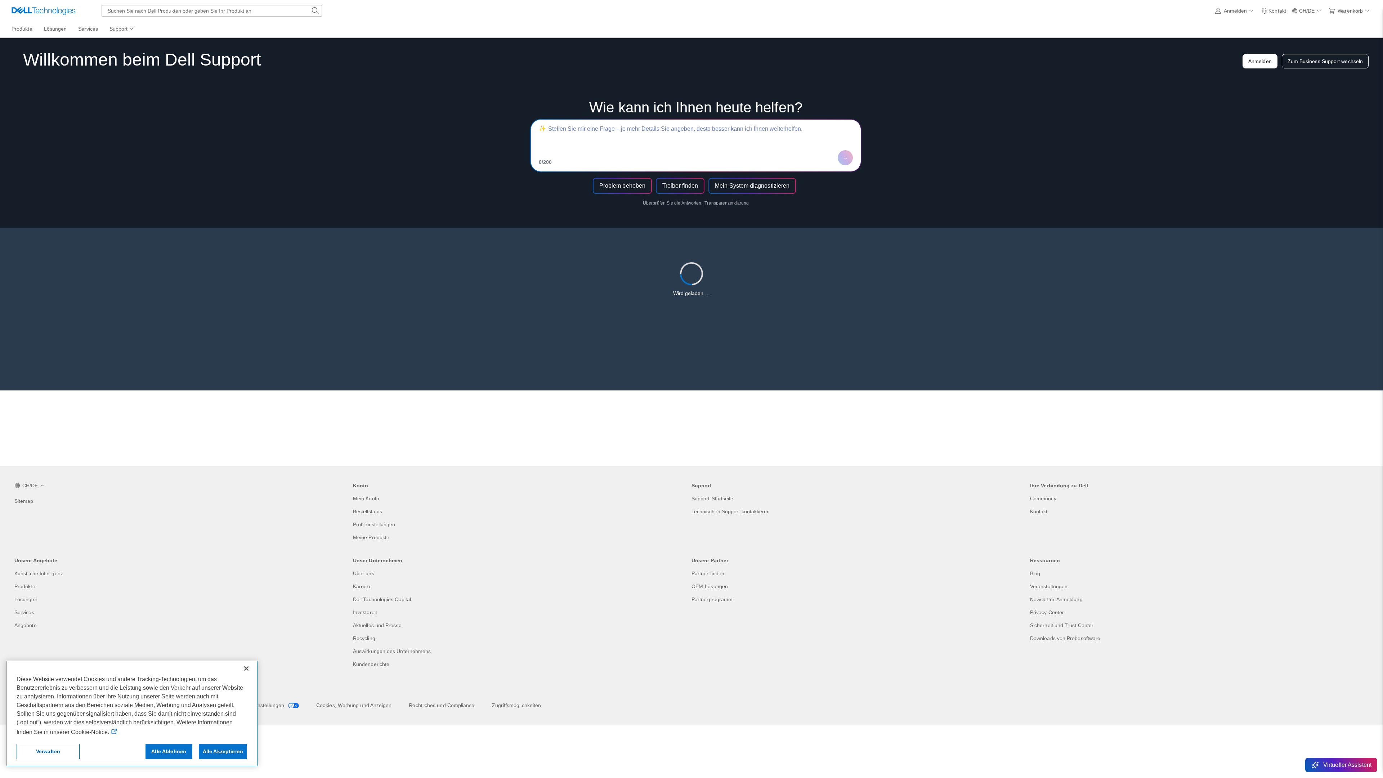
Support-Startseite (712, 498)
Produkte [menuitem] (22, 29)
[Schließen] (246, 668)
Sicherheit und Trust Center (1061, 625)
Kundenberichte (371, 664)
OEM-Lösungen (710, 586)
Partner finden (708, 573)
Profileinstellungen (374, 524)
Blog (1035, 573)
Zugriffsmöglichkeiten (516, 705)
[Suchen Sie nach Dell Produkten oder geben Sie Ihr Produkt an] (315, 10)
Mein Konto (366, 498)
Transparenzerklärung (726, 203)
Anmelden (1260, 61)
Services (24, 612)
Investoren (365, 612)
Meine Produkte (371, 537)
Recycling (364, 638)
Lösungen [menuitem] (55, 29)
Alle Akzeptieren (223, 751)
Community (1043, 498)
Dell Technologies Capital (382, 599)
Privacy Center (1047, 612)
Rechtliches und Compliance (441, 705)
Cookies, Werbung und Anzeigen (353, 705)
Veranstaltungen (1049, 586)
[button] (1235, 11)
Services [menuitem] (88, 29)
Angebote (25, 625)
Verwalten (48, 751)
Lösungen (25, 599)
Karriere (362, 586)
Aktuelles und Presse (377, 625)
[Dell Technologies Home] (44, 11)
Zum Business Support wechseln (1325, 61)
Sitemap (23, 501)
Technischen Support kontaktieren (731, 511)
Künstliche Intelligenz (38, 573)
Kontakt (1039, 511)
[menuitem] (122, 29)
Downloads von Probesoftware (1065, 638)
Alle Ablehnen (168, 751)
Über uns (363, 573)
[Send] (845, 157)
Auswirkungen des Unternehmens (392, 651)
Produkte (24, 586)
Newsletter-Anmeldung (1056, 599)
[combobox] (212, 11)
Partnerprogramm (712, 599)
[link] (1273, 11)
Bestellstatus (367, 511)
